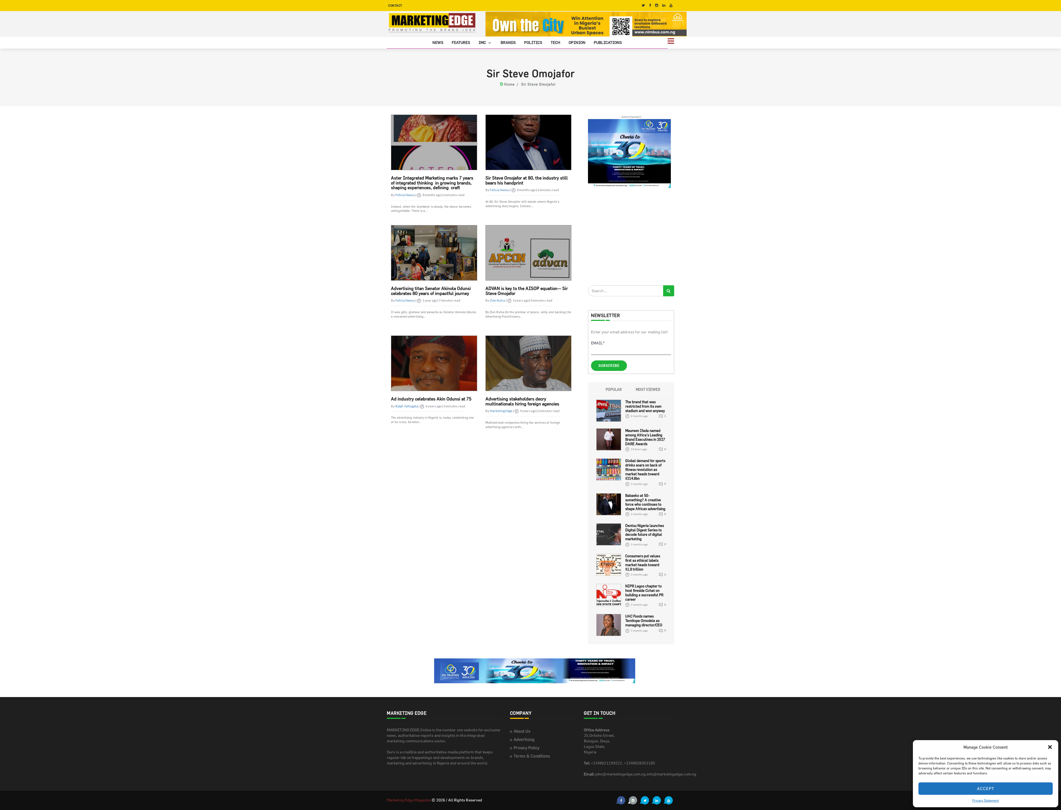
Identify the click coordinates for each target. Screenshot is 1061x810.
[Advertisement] (629, 236)
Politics (533, 42)
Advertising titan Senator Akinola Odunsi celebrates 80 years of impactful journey (431, 291)
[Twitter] (643, 5)
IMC (483, 42)
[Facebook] (650, 5)
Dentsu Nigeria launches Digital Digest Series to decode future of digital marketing (644, 532)
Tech (555, 42)
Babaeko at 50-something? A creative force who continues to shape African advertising (645, 502)
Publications (608, 42)
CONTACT (395, 5)
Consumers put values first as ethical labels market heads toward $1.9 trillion (642, 562)
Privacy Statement (985, 800)
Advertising (524, 739)
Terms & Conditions (532, 756)
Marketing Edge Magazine (409, 800)
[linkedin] (664, 5)
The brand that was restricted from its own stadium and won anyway (645, 406)
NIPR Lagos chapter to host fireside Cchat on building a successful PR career (644, 592)
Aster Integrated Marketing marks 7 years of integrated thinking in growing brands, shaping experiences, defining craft (432, 182)
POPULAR (614, 389)
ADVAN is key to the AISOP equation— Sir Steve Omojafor (526, 291)
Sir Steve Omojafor (538, 84)
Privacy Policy (526, 747)
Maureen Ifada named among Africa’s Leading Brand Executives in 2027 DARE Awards (645, 437)
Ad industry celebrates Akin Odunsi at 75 (431, 398)
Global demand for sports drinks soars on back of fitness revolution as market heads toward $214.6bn (645, 469)
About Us (522, 731)
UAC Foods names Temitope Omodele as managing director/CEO (643, 620)
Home (509, 84)
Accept (985, 788)
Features (461, 42)
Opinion (577, 42)
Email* (598, 343)
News (437, 42)
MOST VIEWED (648, 389)
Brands (508, 42)
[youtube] (671, 5)
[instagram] (656, 5)
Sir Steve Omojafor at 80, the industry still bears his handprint (526, 180)
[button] (1050, 747)
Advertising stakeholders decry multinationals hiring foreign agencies (522, 401)
